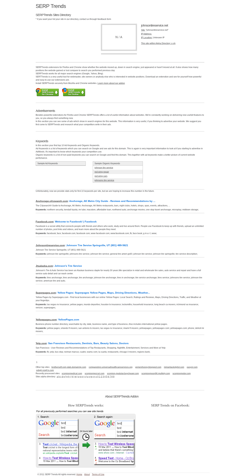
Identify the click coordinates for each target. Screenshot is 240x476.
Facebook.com (44, 221)
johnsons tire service (104, 180)
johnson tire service (104, 167)
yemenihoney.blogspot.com (148, 367)
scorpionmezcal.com (94, 373)
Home (79, 474)
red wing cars (101, 176)
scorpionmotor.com (182, 373)
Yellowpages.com (46, 319)
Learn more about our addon (111, 83)
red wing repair (102, 172)
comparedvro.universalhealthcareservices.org (110, 367)
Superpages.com (46, 292)
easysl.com (192, 367)
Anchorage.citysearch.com (52, 201)
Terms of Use (98, 474)
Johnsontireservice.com (50, 245)
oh (174, 43)
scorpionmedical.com (72, 373)
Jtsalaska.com (44, 265)
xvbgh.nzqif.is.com (45, 370)
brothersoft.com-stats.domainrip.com (68, 367)
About (87, 474)
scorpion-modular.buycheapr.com (123, 373)
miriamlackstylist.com (174, 367)
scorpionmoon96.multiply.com (155, 373)
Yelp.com (41, 343)
